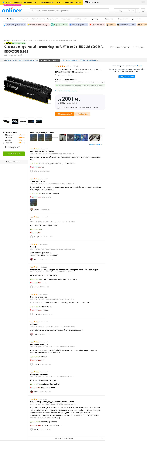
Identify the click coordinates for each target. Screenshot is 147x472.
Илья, (36, 171)
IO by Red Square (59, 25)
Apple (111, 25)
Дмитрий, (37, 237)
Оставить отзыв (14, 153)
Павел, (36, 334)
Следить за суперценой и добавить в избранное (80, 107)
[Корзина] (143, 10)
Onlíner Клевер (93, 2)
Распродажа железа (127, 25)
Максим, (36, 392)
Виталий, (37, 314)
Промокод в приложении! (14, 25)
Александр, (37, 259)
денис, (36, 429)
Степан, (36, 364)
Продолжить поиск (127, 77)
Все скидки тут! (97, 25)
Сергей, (36, 209)
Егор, (35, 287)
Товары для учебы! (78, 25)
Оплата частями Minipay (38, 25)
